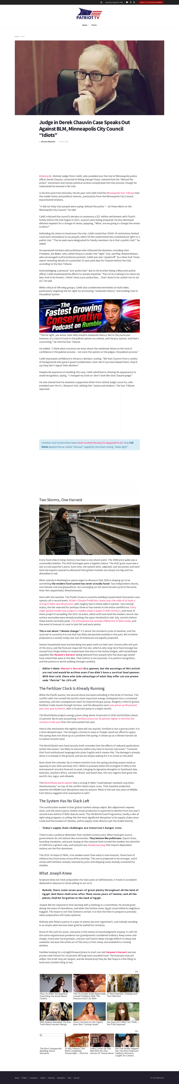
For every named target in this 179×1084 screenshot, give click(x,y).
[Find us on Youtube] (127, 2)
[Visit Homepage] (89, 13)
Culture (42, 1078)
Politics (24, 1078)
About (17, 1078)
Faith (69, 1078)
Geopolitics (61, 1078)
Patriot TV (160, 1078)
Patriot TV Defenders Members (151, 2)
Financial (51, 1078)
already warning (96, 845)
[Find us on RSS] (134, 2)
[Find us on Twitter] (131, 2)
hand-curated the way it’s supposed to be (100, 442)
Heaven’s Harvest (64, 654)
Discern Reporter (48, 142)
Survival (76, 1078)
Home (84, 25)
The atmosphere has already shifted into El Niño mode (101, 620)
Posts (94, 25)
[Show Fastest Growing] (89, 315)
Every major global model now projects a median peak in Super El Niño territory (87, 609)
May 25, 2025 (63, 142)
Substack (45, 176)
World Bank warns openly (58, 782)
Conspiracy (34, 1078)
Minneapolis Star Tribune (120, 192)
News (23, 36)
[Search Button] (101, 2)
